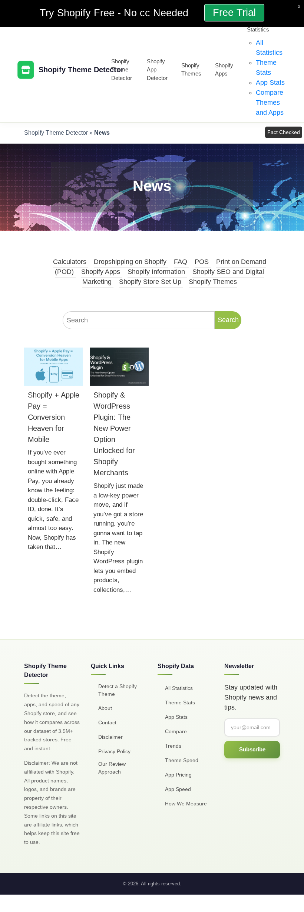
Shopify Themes (191, 69)
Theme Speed (181, 760)
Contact (107, 722)
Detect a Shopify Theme (117, 690)
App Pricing (178, 775)
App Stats (270, 82)
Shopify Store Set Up (150, 281)
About (105, 708)
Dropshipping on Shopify (130, 261)
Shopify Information (156, 271)
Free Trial (234, 12)
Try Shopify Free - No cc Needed (115, 13)
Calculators (69, 261)
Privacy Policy (114, 751)
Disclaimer (110, 737)
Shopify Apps (224, 69)
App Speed (178, 789)
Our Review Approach (112, 768)
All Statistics (179, 688)
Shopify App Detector (157, 69)
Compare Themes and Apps (270, 102)
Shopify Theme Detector (121, 69)
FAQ (180, 261)
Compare (176, 731)
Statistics (258, 29)
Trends (173, 746)
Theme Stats (180, 702)
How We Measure (186, 804)
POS (202, 261)
